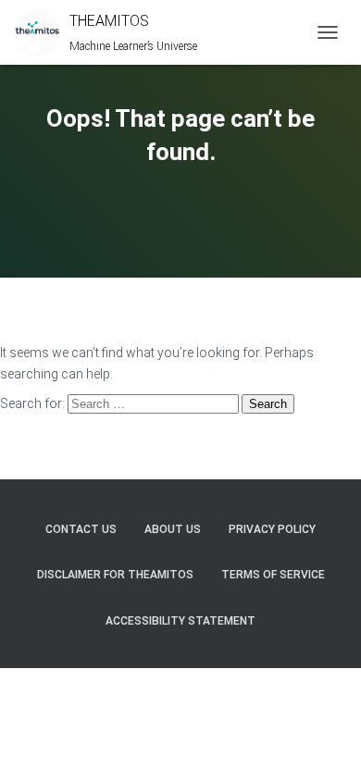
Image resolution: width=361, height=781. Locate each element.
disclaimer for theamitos (115, 574)
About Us (172, 529)
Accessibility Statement (180, 620)
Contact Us (81, 529)
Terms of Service (273, 574)
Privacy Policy (272, 529)
